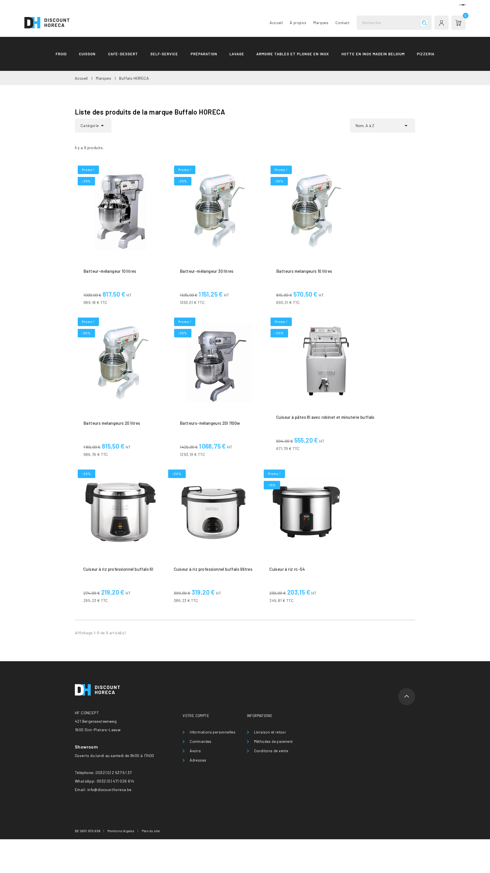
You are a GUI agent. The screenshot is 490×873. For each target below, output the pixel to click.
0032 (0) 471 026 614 (115, 781)
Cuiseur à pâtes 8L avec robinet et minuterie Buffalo (325, 417)
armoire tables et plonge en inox (292, 54)
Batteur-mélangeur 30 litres (207, 271)
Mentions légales (120, 831)
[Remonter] (406, 696)
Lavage (236, 54)
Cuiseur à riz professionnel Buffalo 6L (118, 569)
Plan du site (151, 831)
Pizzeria (425, 54)
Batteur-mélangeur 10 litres (109, 271)
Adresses (198, 760)
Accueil (276, 22)
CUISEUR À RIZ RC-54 (287, 569)
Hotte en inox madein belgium (373, 54)
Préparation (204, 54)
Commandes (201, 741)
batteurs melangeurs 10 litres (304, 271)
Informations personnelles (212, 732)
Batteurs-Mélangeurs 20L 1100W (210, 423)
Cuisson (87, 54)
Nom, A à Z (382, 125)
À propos (298, 22)
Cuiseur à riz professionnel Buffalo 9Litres (213, 569)
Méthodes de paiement (273, 741)
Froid (61, 54)
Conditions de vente (271, 751)
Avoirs (195, 751)
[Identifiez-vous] (441, 23)
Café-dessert (123, 54)
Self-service (164, 54)
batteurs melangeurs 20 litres (111, 423)
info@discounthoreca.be (109, 789)
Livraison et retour (270, 732)
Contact (342, 22)
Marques (320, 22)
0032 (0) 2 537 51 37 (114, 772)
